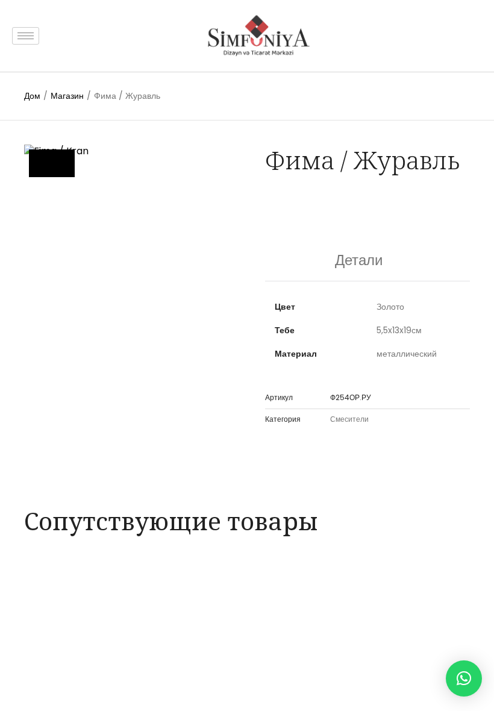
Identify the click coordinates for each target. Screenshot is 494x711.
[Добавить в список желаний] (52, 163)
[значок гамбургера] (25, 36)
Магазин (67, 96)
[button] (464, 678)
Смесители (349, 419)
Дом (32, 96)
